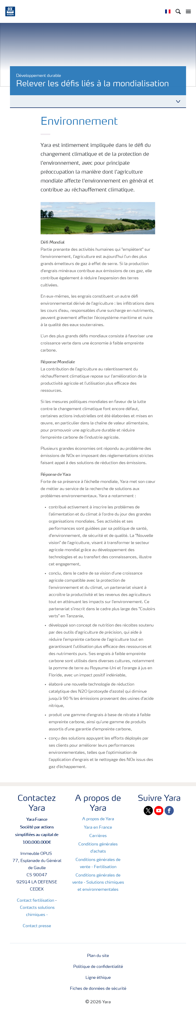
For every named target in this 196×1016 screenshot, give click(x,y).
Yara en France (98, 828)
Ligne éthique (98, 978)
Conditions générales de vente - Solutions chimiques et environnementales (98, 882)
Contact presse (37, 926)
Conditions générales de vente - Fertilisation (98, 863)
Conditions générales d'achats (98, 848)
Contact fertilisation (35, 901)
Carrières (98, 836)
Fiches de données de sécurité (98, 989)
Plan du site (98, 956)
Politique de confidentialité (98, 967)
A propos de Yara (98, 819)
